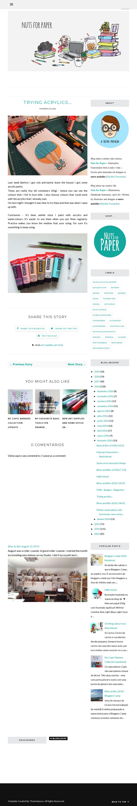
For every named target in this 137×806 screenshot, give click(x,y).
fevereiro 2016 (105, 440)
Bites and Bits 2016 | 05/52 (111, 483)
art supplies (47, 344)
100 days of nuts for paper (104, 282)
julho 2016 (102, 416)
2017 (97, 381)
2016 (97, 386)
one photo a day (117, 326)
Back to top (119, 801)
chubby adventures (102, 315)
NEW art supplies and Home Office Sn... (73, 423)
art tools (58, 344)
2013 (97, 533)
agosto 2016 (103, 411)
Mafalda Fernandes (116, 176)
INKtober (115, 288)
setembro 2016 (105, 406)
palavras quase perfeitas (104, 332)
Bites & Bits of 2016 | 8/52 (110, 445)
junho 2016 (103, 420)
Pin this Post (50, 336)
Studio (95, 299)
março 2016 (103, 435)
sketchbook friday (101, 348)
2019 (97, 371)
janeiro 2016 (103, 519)
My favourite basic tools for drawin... (47, 423)
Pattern (96, 293)
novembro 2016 (105, 396)
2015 (97, 524)
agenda (96, 304)
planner (122, 337)
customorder (99, 321)
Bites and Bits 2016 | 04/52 (111, 503)
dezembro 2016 (105, 391)
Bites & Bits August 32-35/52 (23, 546)
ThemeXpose (37, 801)
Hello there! (103, 476)
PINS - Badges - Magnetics (110, 489)
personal (109, 337)
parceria (97, 337)
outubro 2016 (104, 401)
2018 (97, 376)
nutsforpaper (99, 326)
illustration (115, 321)
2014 (97, 528)
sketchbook (116, 343)
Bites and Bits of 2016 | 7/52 (111, 469)
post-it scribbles (100, 343)
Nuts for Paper (98, 163)
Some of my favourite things (111, 463)
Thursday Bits (109, 299)
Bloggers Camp (99, 288)
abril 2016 (102, 430)
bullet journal (100, 310)
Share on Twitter (66, 328)
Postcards (108, 293)
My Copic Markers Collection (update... (19, 423)
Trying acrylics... (105, 496)
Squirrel (122, 293)
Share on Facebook (33, 328)
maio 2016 (102, 425)
